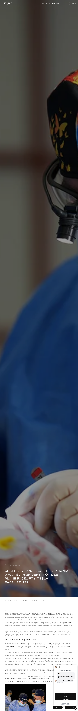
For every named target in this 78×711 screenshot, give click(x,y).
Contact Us (58, 707)
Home (3, 600)
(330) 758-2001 (55, 3)
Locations (44, 3)
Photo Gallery (70, 707)
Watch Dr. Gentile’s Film (15, 565)
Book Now (65, 3)
